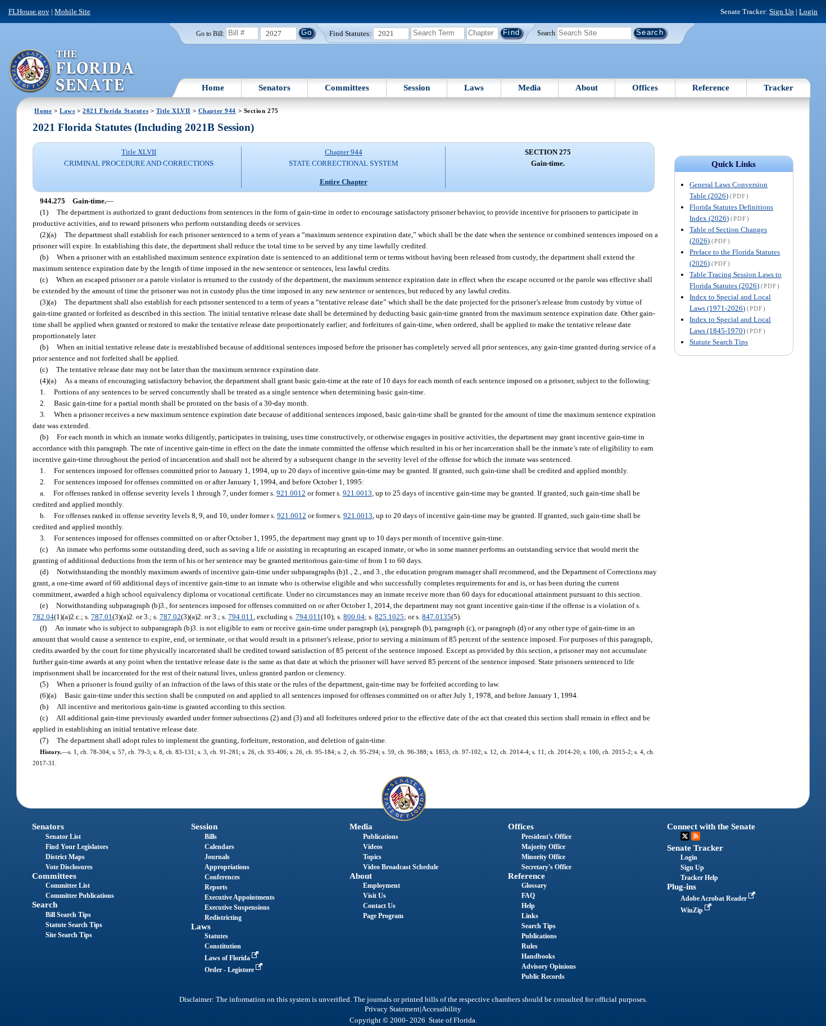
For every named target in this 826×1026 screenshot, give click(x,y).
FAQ (528, 896)
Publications (380, 837)
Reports (216, 887)
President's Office (546, 837)
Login (808, 11)
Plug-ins (681, 886)
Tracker (778, 87)
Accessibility (441, 1009)
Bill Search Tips (68, 915)
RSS (695, 836)
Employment (381, 885)
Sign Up (781, 11)
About (586, 87)
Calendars (219, 847)
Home (213, 87)
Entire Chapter (343, 182)
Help (528, 906)
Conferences (222, 877)
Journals (217, 857)
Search (546, 32)
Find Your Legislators (77, 847)
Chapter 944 (217, 110)
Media (529, 87)
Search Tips (538, 926)
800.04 (354, 616)
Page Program (383, 916)
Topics (372, 857)
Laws (474, 87)
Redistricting (223, 917)
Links (529, 916)
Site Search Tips (69, 935)
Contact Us (379, 906)
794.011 (240, 616)
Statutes (216, 936)
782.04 (43, 616)
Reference (710, 87)
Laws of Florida (228, 958)
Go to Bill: (210, 33)
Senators (274, 87)
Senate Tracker (695, 847)
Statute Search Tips (718, 342)
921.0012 (291, 493)
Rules (529, 946)
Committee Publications (80, 896)
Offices (645, 87)
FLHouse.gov (28, 11)
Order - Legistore (230, 970)
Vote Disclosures (69, 867)
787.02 (170, 616)
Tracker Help (699, 878)
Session (416, 87)
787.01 (101, 616)
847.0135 (436, 616)
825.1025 (389, 616)
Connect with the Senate (711, 826)
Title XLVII (173, 110)
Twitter (684, 836)
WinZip (692, 910)
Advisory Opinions (548, 966)
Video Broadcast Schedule (400, 867)
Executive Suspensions (237, 907)
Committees (347, 87)
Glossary (534, 885)
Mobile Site (72, 11)
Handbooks (538, 956)
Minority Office (543, 857)
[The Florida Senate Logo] (72, 71)
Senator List (63, 837)
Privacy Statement (392, 1009)
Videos (373, 847)
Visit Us (374, 896)
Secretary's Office (546, 867)
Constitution (223, 946)
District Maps (65, 857)
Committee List (68, 885)
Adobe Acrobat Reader (714, 898)
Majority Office (543, 847)
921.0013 (357, 493)
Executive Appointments (240, 897)
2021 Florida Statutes (115, 110)
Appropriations (227, 867)
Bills (211, 837)
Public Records (543, 976)
